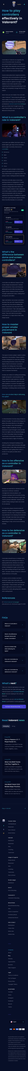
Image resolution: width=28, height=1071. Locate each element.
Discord (10, 1004)
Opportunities (11, 961)
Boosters (10, 964)
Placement (11, 827)
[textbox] (17, 1022)
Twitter (10, 1007)
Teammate (11, 852)
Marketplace (11, 925)
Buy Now (18, 222)
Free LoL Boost (11, 875)
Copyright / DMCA (12, 984)
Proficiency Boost (12, 914)
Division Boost (11, 860)
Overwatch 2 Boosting (13, 898)
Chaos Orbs (11, 928)
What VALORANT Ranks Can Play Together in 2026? (12, 763)
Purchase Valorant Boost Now (12, 706)
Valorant (8, 808)
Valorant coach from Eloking (16, 104)
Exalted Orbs (11, 934)
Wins (9, 846)
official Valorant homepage (11, 602)
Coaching (10, 849)
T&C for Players (12, 978)
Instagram (10, 998)
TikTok (9, 995)
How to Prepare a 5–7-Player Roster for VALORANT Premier (12, 741)
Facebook (10, 1001)
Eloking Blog (6, 726)
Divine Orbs (11, 931)
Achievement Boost (13, 917)
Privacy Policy (11, 981)
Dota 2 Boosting (12, 890)
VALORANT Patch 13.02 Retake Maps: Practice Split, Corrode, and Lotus (13, 785)
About (9, 952)
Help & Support (12, 967)
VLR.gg (13, 726)
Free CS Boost (11, 830)
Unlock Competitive (13, 911)
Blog (3, 808)
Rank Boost (11, 840)
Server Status (11, 833)
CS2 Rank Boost (12, 824)
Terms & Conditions (13, 975)
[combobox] (17, 1022)
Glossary (10, 958)
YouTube (10, 992)
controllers (5, 149)
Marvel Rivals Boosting (13, 905)
